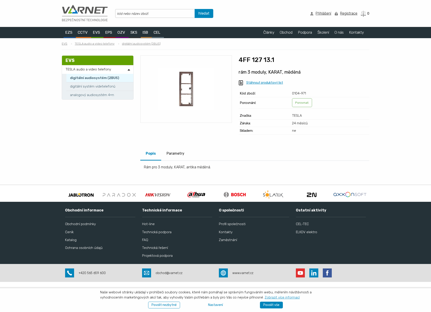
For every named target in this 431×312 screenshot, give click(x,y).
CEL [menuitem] (157, 32)
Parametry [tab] (175, 153)
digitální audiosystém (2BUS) (141, 43)
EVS (64, 43)
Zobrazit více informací (282, 297)
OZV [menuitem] (121, 32)
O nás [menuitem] (339, 32)
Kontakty (226, 232)
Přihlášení (323, 13)
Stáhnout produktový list (264, 83)
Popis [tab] (151, 153)
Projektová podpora (157, 256)
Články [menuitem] (268, 32)
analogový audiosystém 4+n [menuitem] (92, 95)
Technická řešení (155, 248)
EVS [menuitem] (96, 32)
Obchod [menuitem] (286, 32)
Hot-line (148, 224)
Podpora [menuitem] (305, 32)
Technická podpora (157, 232)
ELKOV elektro (306, 232)
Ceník (69, 232)
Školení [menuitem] (323, 32)
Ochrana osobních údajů (84, 248)
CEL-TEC (302, 224)
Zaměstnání (228, 240)
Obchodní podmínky (80, 224)
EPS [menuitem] (108, 32)
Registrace (348, 13)
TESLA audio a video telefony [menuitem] (88, 69)
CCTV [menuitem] (83, 32)
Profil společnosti (232, 224)
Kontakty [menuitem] (356, 32)
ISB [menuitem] (145, 32)
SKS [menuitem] (133, 32)
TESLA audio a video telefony (94, 43)
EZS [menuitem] (68, 32)
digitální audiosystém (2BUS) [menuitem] (94, 78)
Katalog (71, 240)
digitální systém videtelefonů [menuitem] (92, 86)
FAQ (145, 240)
